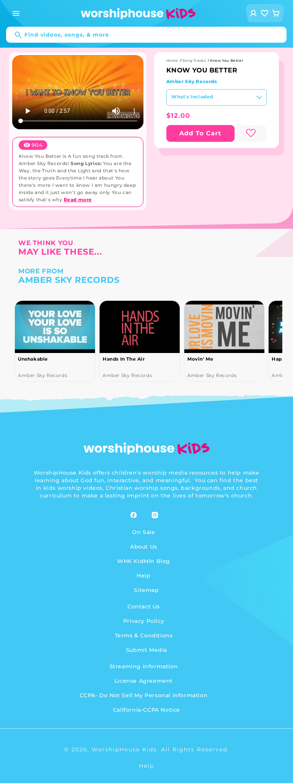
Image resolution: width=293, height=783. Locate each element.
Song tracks (194, 60)
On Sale (143, 532)
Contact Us (143, 606)
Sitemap (146, 590)
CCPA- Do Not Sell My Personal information (144, 695)
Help (143, 575)
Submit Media (146, 650)
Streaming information (143, 666)
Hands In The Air (124, 359)
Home (172, 60)
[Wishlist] (265, 13)
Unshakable (33, 359)
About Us (143, 546)
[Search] (14, 35)
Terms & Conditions (144, 635)
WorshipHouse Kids (124, 749)
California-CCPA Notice (146, 709)
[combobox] (146, 35)
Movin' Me (200, 359)
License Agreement (143, 680)
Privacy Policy (143, 621)
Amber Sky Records (191, 81)
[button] (16, 13)
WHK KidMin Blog (143, 561)
